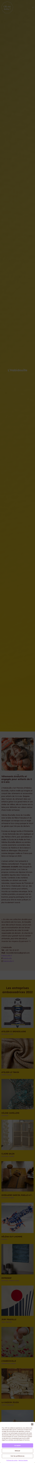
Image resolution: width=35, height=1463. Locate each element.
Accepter (17, 1445)
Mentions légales (23, 1460)
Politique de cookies (12, 1460)
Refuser (17, 1451)
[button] (32, 1424)
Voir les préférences (17, 1456)
